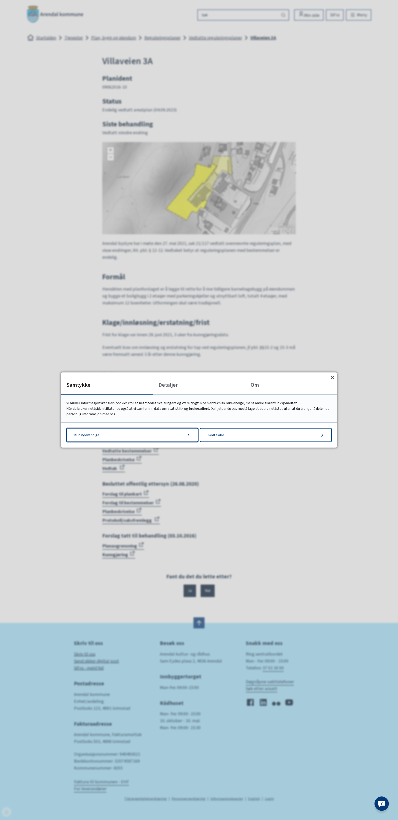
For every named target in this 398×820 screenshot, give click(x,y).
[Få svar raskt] (382, 803)
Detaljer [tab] (168, 385)
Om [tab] (255, 385)
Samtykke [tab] (78, 385)
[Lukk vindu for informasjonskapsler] (332, 377)
